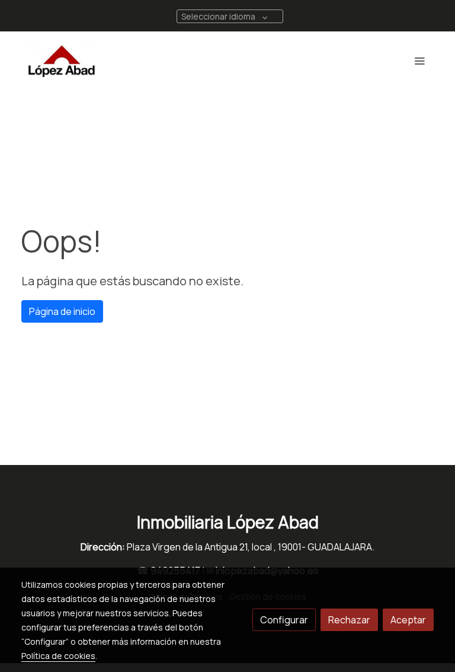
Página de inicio (62, 311)
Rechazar (349, 619)
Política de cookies (58, 655)
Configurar (284, 619)
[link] (61, 60)
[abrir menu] (419, 60)
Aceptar (408, 619)
